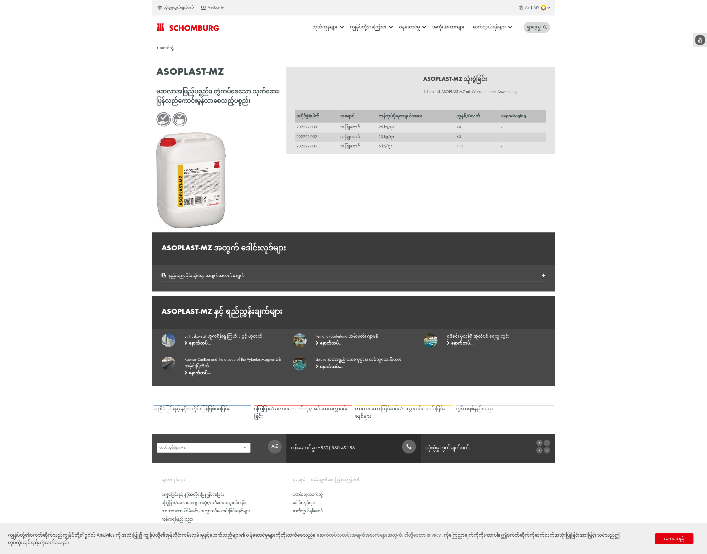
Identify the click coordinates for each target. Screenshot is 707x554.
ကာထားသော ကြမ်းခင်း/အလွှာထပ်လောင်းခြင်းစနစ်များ (206, 511)
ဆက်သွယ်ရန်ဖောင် (308, 511)
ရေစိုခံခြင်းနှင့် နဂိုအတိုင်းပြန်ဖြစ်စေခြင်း (193, 495)
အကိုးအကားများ (448, 27)
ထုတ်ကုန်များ (324, 27)
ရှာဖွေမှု (534, 27)
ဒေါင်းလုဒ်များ (304, 503)
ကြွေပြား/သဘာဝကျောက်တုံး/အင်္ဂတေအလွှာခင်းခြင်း (204, 503)
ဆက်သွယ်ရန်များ (489, 27)
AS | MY (532, 8)
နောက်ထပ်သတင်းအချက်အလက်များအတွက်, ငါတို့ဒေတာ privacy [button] (379, 535)
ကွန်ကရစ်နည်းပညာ (177, 519)
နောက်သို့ (167, 48)
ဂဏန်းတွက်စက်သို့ (308, 495)
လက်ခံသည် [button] (674, 538)
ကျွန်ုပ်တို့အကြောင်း (368, 27)
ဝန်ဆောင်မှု (409, 27)
